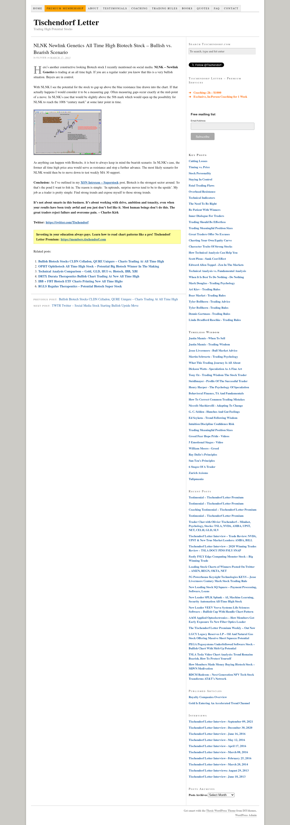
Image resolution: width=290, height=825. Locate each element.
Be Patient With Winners (204, 209)
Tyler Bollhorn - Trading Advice (209, 301)
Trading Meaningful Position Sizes (211, 228)
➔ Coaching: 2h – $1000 (205, 92)
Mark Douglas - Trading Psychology (212, 283)
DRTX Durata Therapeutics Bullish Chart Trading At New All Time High (88, 276)
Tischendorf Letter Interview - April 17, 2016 (217, 746)
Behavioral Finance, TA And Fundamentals (216, 393)
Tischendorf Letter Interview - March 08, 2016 (218, 752)
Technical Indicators (202, 197)
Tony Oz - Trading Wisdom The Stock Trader (218, 375)
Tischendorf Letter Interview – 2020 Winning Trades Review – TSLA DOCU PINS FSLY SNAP (222, 548)
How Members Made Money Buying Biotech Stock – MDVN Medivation (222, 666)
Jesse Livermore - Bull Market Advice (213, 350)
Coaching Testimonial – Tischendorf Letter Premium (222, 509)
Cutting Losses (198, 161)
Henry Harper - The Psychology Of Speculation (219, 387)
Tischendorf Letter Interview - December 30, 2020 (220, 727)
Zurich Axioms (198, 473)
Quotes (203, 8)
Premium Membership (65, 8)
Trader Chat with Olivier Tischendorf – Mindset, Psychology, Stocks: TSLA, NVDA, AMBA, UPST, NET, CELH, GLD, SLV (220, 525)
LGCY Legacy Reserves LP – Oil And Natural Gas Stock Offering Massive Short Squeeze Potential (221, 636)
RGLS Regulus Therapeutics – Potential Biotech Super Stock (80, 286)
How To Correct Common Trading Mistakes (217, 399)
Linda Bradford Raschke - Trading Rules (215, 320)
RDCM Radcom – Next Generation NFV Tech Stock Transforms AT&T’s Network (221, 676)
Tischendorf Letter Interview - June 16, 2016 (217, 733)
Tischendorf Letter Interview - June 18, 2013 (217, 776)
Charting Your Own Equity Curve (210, 240)
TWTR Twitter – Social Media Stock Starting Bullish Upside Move (95, 305)
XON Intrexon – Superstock (100, 182)
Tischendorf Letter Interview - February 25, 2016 (220, 758)
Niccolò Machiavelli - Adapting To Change (216, 405)
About (93, 8)
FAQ (217, 8)
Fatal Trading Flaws (201, 185)
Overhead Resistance (202, 191)
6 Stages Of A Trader (202, 466)
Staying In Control (200, 179)
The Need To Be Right (203, 203)
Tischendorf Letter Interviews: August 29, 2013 (219, 770)
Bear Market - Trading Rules (207, 295)
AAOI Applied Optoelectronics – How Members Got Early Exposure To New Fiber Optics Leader (221, 619)
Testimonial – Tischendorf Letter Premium (216, 497)
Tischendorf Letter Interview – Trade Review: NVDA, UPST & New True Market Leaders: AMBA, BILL (222, 538)
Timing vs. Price (199, 167)
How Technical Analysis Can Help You (213, 252)
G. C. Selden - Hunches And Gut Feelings (214, 411)
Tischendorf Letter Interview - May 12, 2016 (217, 740)
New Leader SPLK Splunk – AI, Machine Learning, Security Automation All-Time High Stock (221, 599)
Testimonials (115, 8)
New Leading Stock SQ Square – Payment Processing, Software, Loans (223, 589)
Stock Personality (200, 173)
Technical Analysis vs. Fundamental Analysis (217, 271)
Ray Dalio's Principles (203, 454)
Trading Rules (165, 8)
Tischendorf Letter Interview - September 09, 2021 (221, 721)
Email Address (198, 120)
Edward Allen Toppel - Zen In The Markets (216, 264)
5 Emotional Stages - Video (206, 442)
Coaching (139, 8)
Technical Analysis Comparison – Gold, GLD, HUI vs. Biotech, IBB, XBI (88, 271)
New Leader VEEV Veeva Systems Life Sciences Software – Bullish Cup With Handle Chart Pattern (221, 609)
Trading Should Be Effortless (207, 222)
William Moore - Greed (204, 448)
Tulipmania (196, 479)
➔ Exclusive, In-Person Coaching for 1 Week (218, 96)
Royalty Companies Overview (208, 697)
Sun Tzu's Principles (202, 460)
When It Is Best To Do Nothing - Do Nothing (216, 277)
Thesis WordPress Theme (221, 811)
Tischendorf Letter (66, 22)
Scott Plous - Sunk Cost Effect (207, 258)
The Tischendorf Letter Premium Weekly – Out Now (222, 628)
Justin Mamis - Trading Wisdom (209, 344)
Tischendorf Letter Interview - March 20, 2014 (218, 764)
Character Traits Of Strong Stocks (210, 246)
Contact (231, 8)
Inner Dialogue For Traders (206, 216)
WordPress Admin (246, 815)
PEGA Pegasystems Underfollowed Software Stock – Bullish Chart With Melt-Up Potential (222, 646)
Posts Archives (198, 795)
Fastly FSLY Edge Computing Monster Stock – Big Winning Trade (221, 558)
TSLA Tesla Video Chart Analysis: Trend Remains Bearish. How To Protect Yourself (221, 656)
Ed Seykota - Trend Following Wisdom (213, 417)
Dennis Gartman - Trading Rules (209, 313)
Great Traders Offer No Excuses (209, 234)
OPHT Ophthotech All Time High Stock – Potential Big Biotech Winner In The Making (98, 266)
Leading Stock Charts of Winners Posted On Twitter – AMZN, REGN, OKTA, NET (222, 568)
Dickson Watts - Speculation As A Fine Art (215, 368)
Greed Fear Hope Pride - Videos (209, 436)
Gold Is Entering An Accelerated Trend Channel (219, 703)
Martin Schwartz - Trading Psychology (213, 356)
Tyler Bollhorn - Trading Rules (208, 307)
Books (187, 8)
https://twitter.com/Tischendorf (67, 222)
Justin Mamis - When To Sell (207, 338)
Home (37, 8)
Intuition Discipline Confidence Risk (211, 424)
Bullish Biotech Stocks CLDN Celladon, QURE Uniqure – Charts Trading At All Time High (101, 261)
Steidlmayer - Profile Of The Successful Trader (218, 381)
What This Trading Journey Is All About (214, 362)
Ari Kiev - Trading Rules (204, 289)
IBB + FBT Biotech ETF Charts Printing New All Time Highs (80, 281)
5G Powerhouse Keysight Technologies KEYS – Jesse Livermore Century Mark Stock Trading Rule (222, 579)
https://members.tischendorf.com (83, 239)
